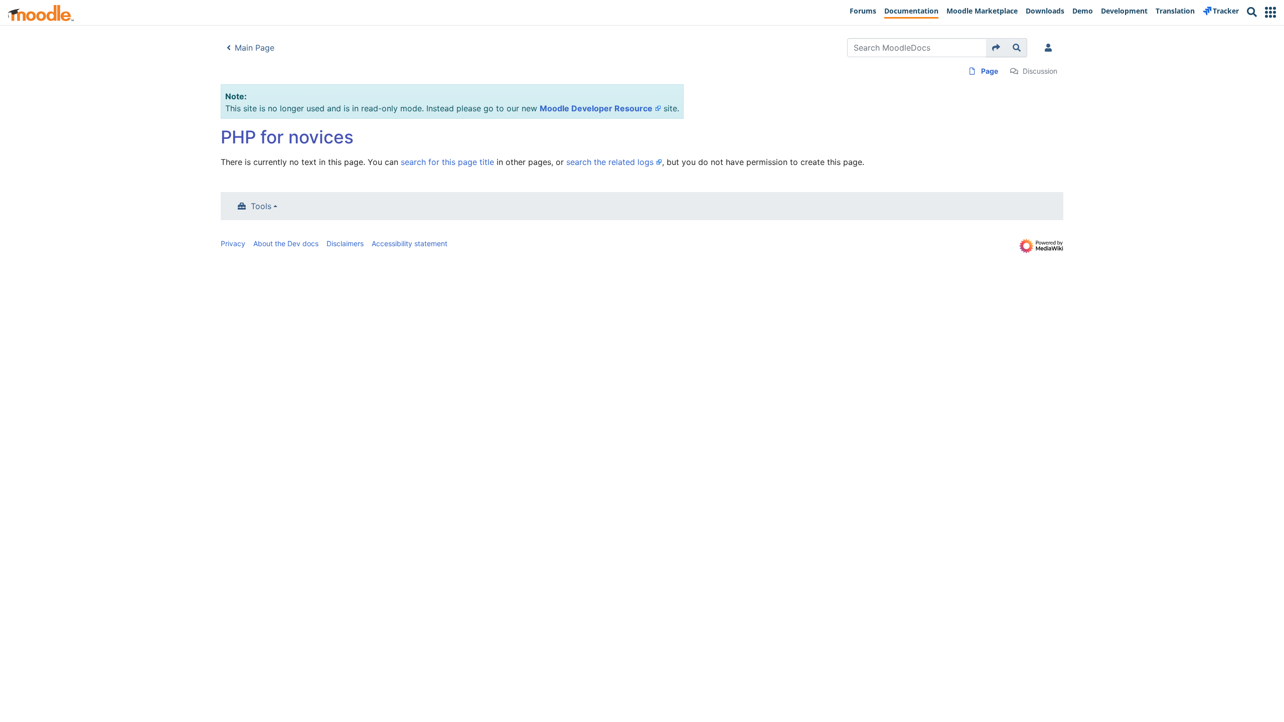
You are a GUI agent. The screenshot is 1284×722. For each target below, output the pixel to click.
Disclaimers (345, 243)
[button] (1270, 12)
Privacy (233, 243)
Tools (261, 206)
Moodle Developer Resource (596, 108)
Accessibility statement (409, 243)
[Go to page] (996, 47)
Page (989, 71)
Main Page (254, 48)
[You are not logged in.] (1050, 48)
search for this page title (447, 162)
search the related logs (610, 162)
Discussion (1040, 71)
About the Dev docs (285, 243)
